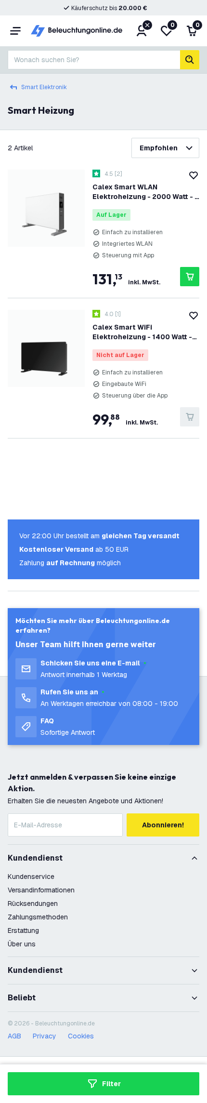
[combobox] (94, 59)
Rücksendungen (33, 903)
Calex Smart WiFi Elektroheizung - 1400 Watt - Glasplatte (142, 332)
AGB (14, 1036)
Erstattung (23, 930)
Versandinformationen (41, 890)
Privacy (44, 1036)
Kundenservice (31, 876)
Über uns (22, 944)
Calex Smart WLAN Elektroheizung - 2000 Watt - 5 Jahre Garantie (145, 192)
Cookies (81, 1036)
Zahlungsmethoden (38, 917)
